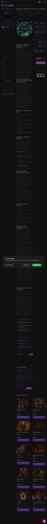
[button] (9, 265)
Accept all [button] (36, 265)
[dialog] (23, 262)
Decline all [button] (26, 265)
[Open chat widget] (44, 521)
